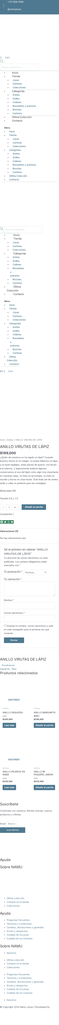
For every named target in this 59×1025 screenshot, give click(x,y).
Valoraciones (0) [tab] (9, 531)
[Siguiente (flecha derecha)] (20, 1023)
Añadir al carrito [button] (44, 725)
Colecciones (19, 146)
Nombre (9, 600)
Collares (17, 102)
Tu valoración (12, 579)
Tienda (16, 76)
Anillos (16, 98)
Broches (17, 109)
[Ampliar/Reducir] (6, 1019)
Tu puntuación (13, 571)
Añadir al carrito (34, 507)
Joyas (16, 80)
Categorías (18, 91)
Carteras (17, 83)
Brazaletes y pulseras (24, 105)
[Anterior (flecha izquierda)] (6, 1023)
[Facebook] (1, 522)
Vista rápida (14, 698)
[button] (29, 128)
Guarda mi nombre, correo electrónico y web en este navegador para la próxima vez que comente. (28, 630)
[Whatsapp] (8, 522)
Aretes (16, 94)
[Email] (12, 522)
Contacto (17, 120)
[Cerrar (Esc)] (47, 1019)
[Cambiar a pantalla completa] (20, 1019)
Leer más (9, 725)
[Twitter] (5, 522)
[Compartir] (34, 1019)
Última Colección (18, 175)
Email (3, 823)
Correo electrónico (14, 613)
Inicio (12, 131)
